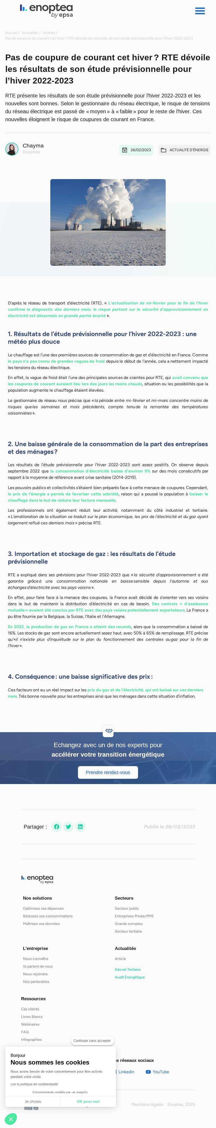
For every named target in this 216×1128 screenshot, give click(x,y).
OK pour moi (88, 1101)
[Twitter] (68, 826)
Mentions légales (147, 1104)
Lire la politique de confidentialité (34, 1084)
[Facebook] (56, 826)
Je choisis (33, 1101)
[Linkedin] (80, 826)
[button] (200, 11)
